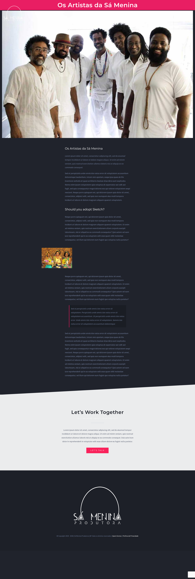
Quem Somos (117, 536)
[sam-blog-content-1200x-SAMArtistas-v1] (57, 248)
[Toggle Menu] (190, 13)
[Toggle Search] (184, 13)
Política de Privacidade (130, 536)
